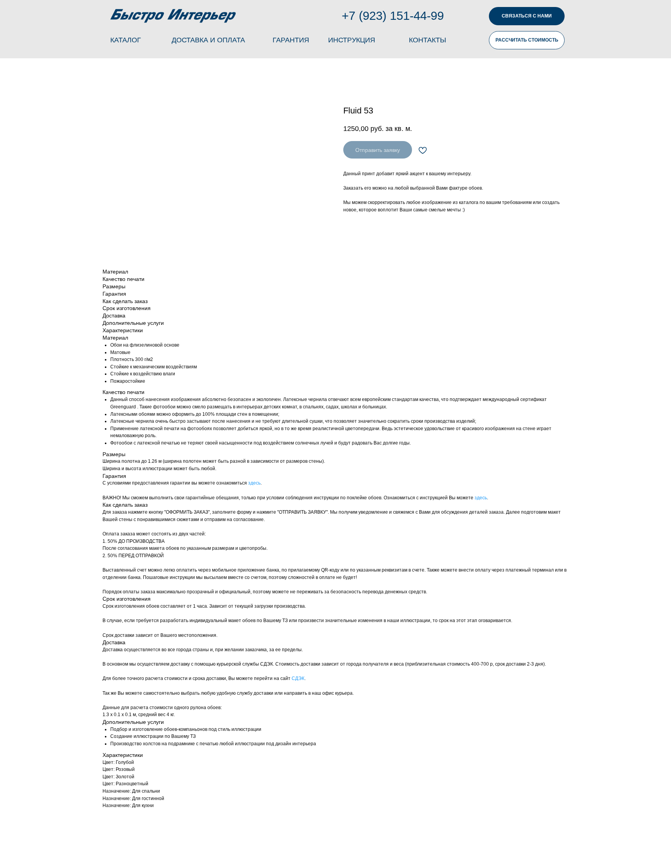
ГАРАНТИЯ (291, 40)
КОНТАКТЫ (427, 40)
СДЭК (298, 678)
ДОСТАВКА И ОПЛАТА (208, 40)
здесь (254, 483)
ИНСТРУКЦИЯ (351, 40)
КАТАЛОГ (125, 40)
